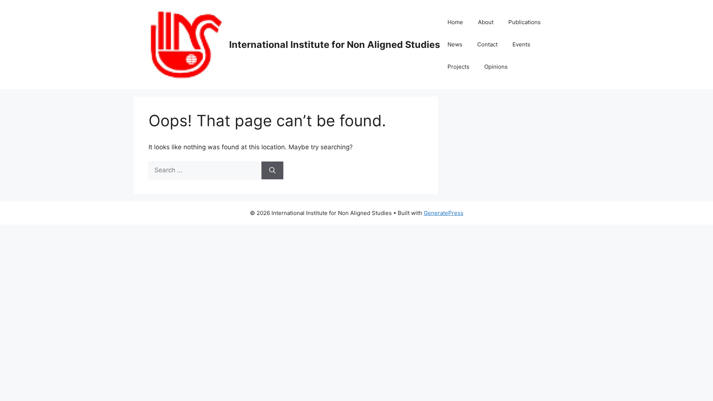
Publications (524, 22)
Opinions (496, 66)
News (454, 44)
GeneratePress (443, 212)
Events (521, 44)
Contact (487, 44)
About (486, 22)
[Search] (272, 170)
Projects (458, 66)
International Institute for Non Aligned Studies (334, 44)
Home (455, 22)
